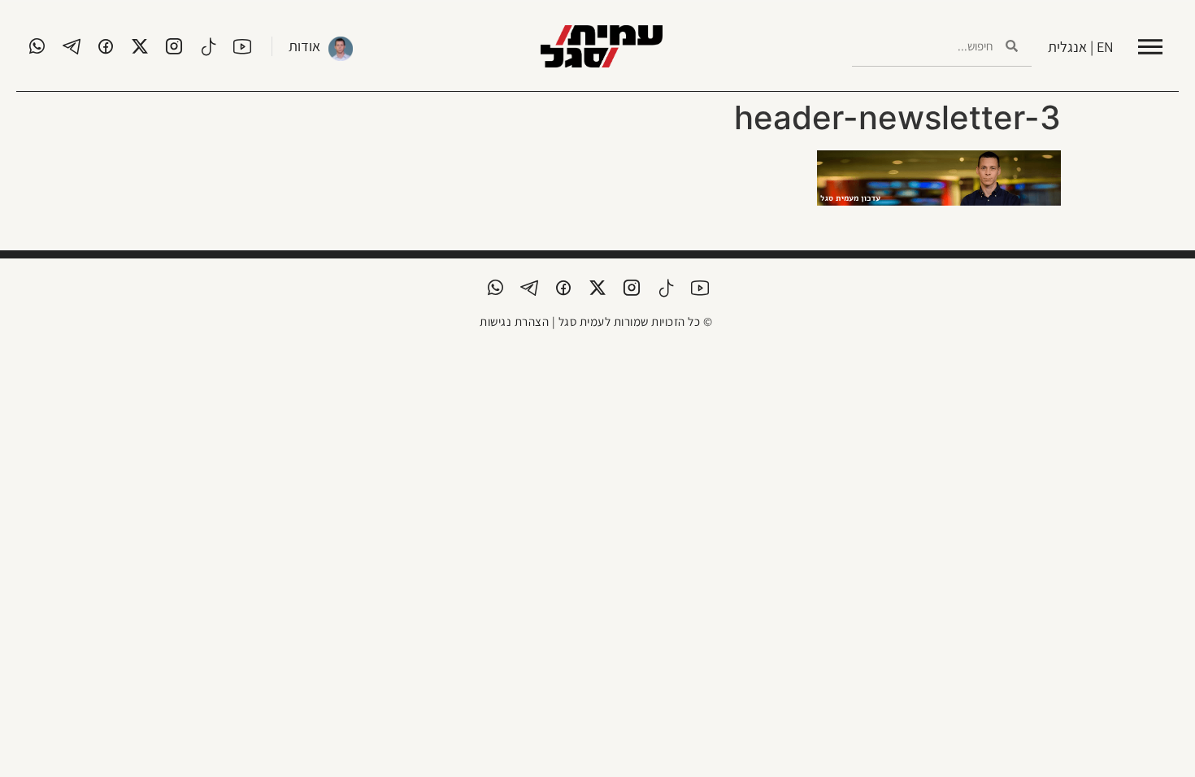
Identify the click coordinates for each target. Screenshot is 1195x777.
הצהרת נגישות (514, 321)
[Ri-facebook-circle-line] (106, 46)
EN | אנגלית (1081, 46)
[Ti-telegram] (71, 46)
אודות (304, 46)
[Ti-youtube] (242, 46)
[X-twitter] (140, 46)
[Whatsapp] (37, 46)
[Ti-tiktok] (208, 46)
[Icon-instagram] (174, 46)
